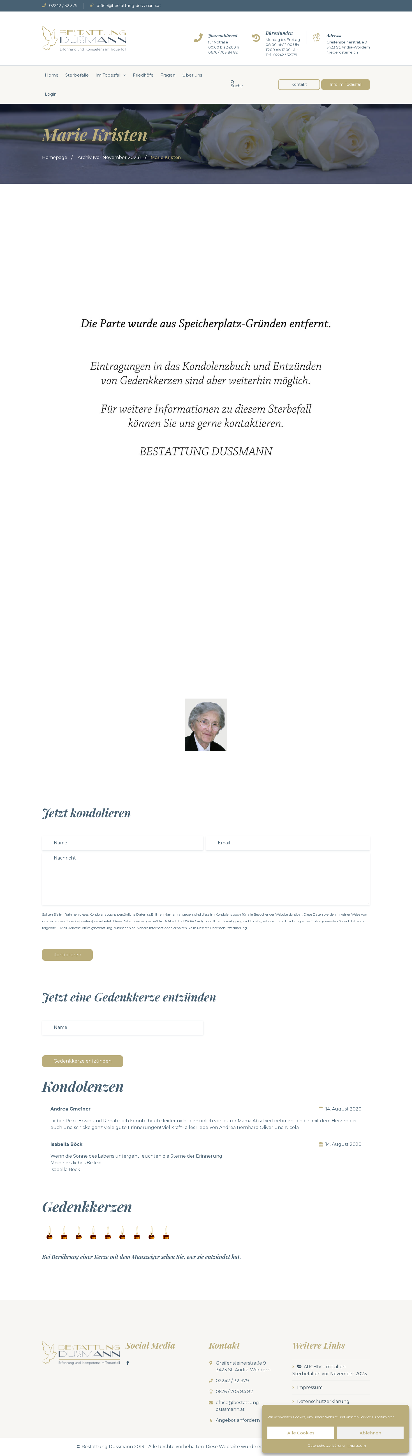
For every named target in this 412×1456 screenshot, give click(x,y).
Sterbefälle (77, 75)
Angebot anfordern (238, 1420)
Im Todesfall (108, 75)
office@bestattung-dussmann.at (129, 5)
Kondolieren (67, 954)
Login (51, 94)
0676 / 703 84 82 (223, 52)
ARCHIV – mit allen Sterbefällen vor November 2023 (329, 1370)
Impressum (357, 1445)
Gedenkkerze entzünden (83, 1061)
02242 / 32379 (285, 54)
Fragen (167, 75)
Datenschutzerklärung (326, 1445)
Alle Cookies (300, 1433)
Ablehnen (370, 1433)
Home (52, 75)
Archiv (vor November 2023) (109, 157)
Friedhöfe (143, 75)
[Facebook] (128, 1363)
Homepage (54, 157)
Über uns (192, 75)
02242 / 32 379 (63, 5)
